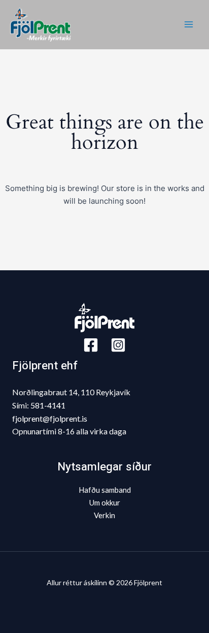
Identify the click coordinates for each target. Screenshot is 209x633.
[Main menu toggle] (188, 24)
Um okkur (104, 502)
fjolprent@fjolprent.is (49, 418)
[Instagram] (118, 345)
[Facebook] (90, 345)
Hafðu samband (105, 489)
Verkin (104, 515)
